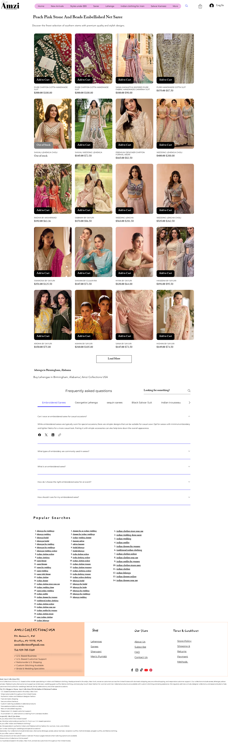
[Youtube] (146, 670)
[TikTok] (141, 670)
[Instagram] (137, 670)
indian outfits (42, 594)
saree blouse (41, 561)
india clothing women (82, 574)
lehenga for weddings (45, 531)
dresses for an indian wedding (85, 531)
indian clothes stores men (129, 565)
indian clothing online (82, 571)
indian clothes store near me (48, 584)
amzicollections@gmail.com (29, 645)
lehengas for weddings (46, 548)
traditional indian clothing (47, 601)
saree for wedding (44, 567)
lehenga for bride (80, 587)
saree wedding (42, 571)
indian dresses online (126, 577)
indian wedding (124, 539)
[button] (200, 6)
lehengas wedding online (47, 551)
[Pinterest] (151, 670)
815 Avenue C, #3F (24, 636)
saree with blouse (44, 574)
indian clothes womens (82, 567)
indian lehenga (43, 621)
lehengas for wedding (45, 544)
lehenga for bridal (80, 584)
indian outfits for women (47, 611)
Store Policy (184, 641)
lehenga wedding (44, 534)
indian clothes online (45, 554)
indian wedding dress (45, 587)
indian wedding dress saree (129, 535)
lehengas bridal (43, 541)
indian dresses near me (127, 581)
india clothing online (81, 558)
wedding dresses (85, 538)
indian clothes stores (45, 614)
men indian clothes (45, 617)
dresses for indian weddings (84, 534)
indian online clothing (82, 577)
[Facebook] (132, 670)
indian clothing (43, 558)
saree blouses (42, 564)
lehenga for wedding (81, 591)
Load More (114, 359)
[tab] (54, 402)
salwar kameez (78, 544)
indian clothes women (82, 564)
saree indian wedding (45, 591)
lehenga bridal (78, 581)
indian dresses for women (47, 597)
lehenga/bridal (43, 538)
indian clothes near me (46, 607)
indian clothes (42, 577)
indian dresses (42, 581)
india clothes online (81, 554)
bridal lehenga (78, 548)
